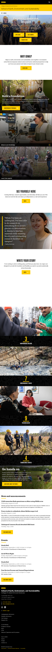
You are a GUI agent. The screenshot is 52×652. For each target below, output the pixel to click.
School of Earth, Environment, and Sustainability (20, 9)
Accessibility (23, 648)
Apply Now (17, 34)
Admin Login (6, 610)
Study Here (25, 68)
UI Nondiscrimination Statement (13, 648)
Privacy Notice (3, 648)
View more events (7, 579)
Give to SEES (4, 637)
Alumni (3, 638)
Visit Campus (31, 34)
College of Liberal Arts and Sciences (9, 6)
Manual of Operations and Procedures (10, 632)
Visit (25, 201)
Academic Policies (5, 626)
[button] (49, 2)
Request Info (25, 40)
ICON (2, 630)
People (3, 640)
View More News (7, 532)
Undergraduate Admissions (7, 614)
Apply (25, 272)
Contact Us (4, 642)
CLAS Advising (4, 624)
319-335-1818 (7, 602)
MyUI (2, 628)
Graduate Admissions (6, 616)
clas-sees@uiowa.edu (8, 604)
